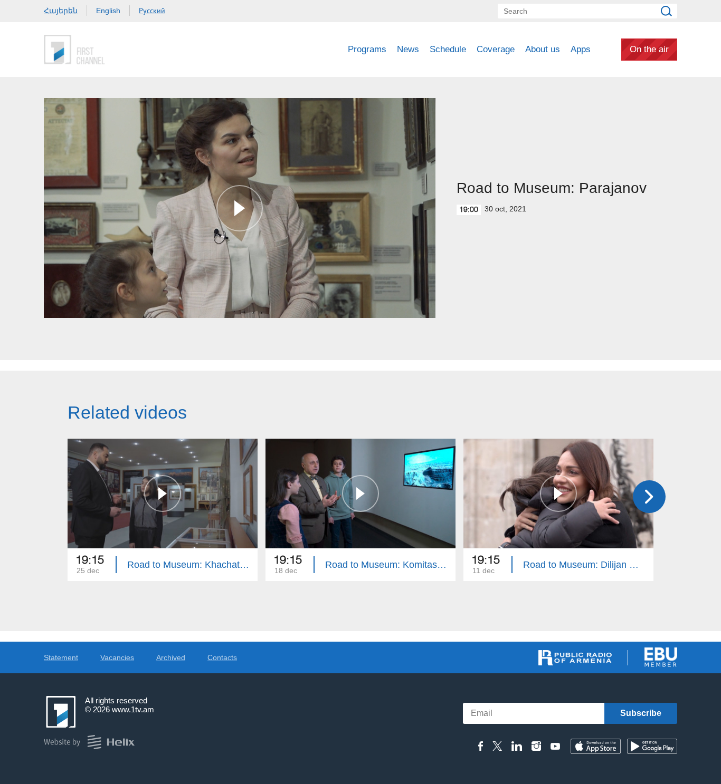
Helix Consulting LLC (89, 742)
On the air (649, 49)
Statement (61, 657)
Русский (152, 10)
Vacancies (117, 657)
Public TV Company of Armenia (118, 49)
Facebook (480, 746)
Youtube (555, 746)
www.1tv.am (133, 709)
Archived (170, 657)
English (108, 10)
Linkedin (516, 746)
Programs (367, 49)
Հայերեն (61, 10)
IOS (596, 746)
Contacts (222, 657)
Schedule (448, 49)
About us (542, 49)
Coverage (496, 49)
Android (652, 746)
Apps (581, 49)
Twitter (497, 746)
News (408, 49)
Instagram (536, 746)
